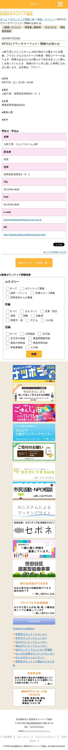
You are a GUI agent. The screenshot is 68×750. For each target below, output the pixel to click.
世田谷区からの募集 (21, 297)
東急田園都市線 (41, 338)
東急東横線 (16, 347)
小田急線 (29, 333)
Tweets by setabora (23, 628)
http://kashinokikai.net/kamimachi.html (25, 234)
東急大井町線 (17, 342)
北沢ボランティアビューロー (31, 638)
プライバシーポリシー (45, 736)
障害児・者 (16, 320)
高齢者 (39, 315)
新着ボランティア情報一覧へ (34, 262)
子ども (34, 320)
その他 (49, 320)
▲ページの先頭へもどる (54, 252)
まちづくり (30, 311)
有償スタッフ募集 (45, 293)
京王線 (46, 333)
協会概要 (7, 736)
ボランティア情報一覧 (22, 19)
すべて (13, 288)
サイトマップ (23, 736)
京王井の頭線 (17, 338)
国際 (25, 315)
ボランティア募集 (34, 288)
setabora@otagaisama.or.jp (37, 731)
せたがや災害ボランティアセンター (35, 653)
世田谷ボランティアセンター (31, 634)
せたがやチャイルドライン (30, 657)
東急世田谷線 (40, 342)
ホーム (3, 19)
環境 (12, 315)
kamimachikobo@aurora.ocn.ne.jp (22, 219)
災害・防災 (50, 311)
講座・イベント (45, 19)
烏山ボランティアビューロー (31, 645)
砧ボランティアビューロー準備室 (34, 649)
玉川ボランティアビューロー (31, 642)
